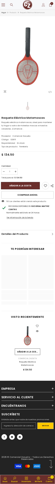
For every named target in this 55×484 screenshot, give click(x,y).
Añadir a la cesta (20, 185)
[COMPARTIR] (51, 185)
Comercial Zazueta (21, 136)
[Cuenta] (43, 4)
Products (13, 12)
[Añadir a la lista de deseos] (37, 326)
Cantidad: (6, 166)
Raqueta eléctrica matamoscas (27, 363)
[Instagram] (12, 437)
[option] (27, 56)
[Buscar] (11, 5)
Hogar (3, 12)
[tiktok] (20, 437)
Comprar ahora (27, 194)
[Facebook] (4, 437)
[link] (45, 185)
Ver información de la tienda (20, 217)
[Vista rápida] (37, 331)
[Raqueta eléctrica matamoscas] (27, 336)
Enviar (45, 425)
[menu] (3, 5)
